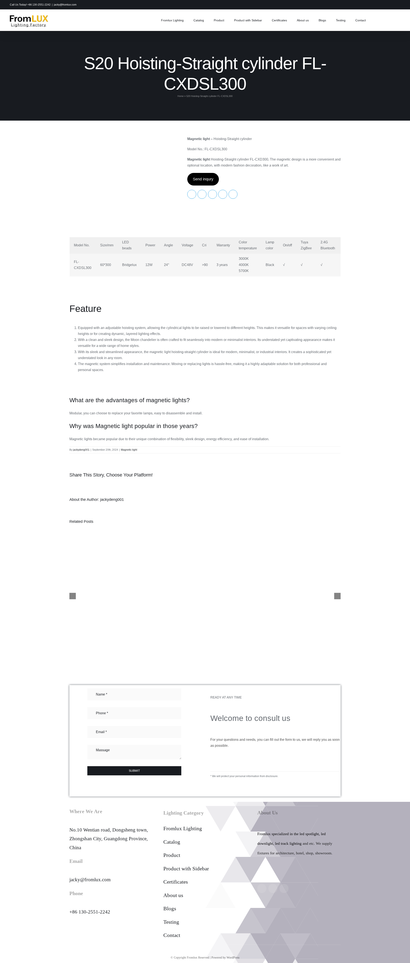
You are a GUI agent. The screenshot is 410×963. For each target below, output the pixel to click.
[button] (377, 20)
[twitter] (284, 888)
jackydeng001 (81, 449)
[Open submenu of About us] (245, 895)
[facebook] (272, 888)
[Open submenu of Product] (245, 855)
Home (180, 96)
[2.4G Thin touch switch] (135, 595)
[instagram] (261, 888)
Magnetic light (129, 449)
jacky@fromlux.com (65, 4)
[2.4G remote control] (274, 595)
